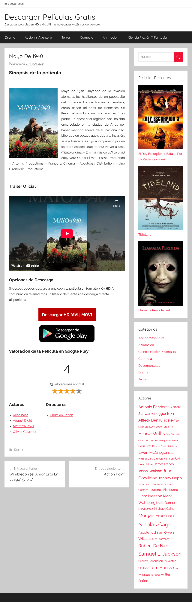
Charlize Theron (147, 440)
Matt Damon (166, 503)
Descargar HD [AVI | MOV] (67, 314)
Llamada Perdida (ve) (154, 310)
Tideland (145, 234)
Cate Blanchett (173, 434)
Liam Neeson (150, 496)
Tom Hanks (161, 567)
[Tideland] (160, 199)
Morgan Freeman (156, 515)
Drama (10, 37)
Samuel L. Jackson (160, 554)
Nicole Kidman (151, 532)
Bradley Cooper (154, 426)
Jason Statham (150, 471)
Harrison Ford (172, 458)
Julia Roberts (158, 484)
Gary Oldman (155, 458)
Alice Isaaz (20, 415)
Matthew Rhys (23, 426)
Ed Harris (172, 446)
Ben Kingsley (163, 420)
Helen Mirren (146, 464)
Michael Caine (164, 508)
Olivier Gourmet (24, 432)
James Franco (164, 464)
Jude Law (143, 484)
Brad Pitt (168, 426)
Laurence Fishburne (163, 490)
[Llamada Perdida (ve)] (160, 274)
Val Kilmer (155, 575)
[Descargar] (67, 341)
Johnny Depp (170, 478)
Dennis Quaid (159, 446)
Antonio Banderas (154, 407)
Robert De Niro (153, 545)
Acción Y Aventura (38, 37)
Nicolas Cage (155, 524)
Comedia (86, 37)
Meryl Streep (145, 508)
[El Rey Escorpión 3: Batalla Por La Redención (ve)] (160, 118)
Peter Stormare (159, 538)
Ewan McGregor (152, 452)
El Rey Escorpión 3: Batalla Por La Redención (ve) (160, 156)
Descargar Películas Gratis (49, 17)
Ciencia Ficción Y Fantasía (147, 37)
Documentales (149, 365)
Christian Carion (61, 415)
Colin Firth (145, 446)
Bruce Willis (151, 433)
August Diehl (22, 420)
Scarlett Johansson (150, 561)
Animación (110, 37)
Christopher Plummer (168, 440)
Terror (66, 37)
